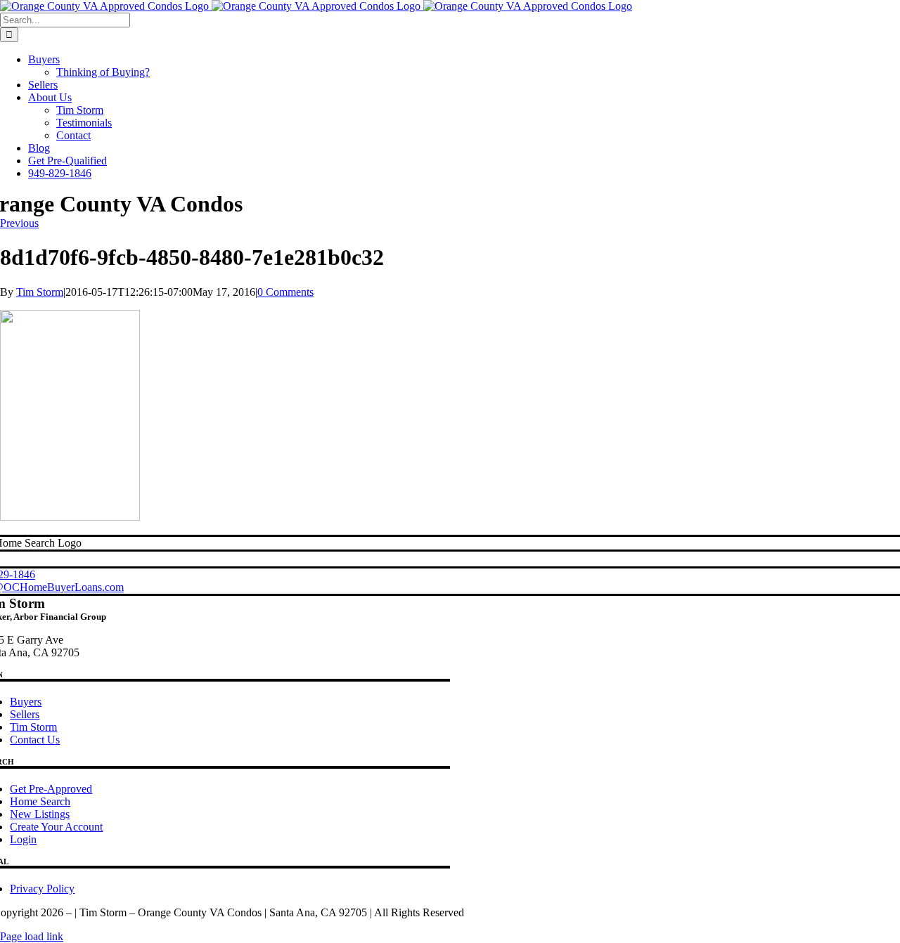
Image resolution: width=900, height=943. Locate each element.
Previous (19, 223)
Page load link (31, 936)
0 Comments (285, 292)
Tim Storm (39, 292)
